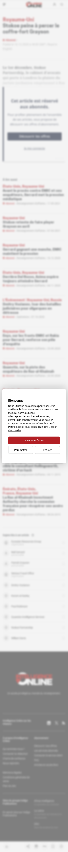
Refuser (47, 449)
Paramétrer (20, 449)
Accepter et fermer (34, 440)
